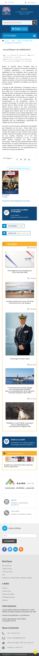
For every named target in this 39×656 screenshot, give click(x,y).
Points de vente (7, 572)
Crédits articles (7, 569)
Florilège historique (8, 597)
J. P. (5, 55)
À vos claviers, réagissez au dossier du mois (19, 216)
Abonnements (6, 566)
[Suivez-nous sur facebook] (4, 549)
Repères (5, 600)
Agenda (14, 500)
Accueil (6, 41)
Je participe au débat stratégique (19, 211)
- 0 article (21, 29)
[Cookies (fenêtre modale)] (35, 652)
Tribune (4, 588)
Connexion (11, 2)
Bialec (12, 654)
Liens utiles (15, 511)
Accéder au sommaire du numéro (19, 168)
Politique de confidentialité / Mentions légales (17, 578)
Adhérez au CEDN (18, 440)
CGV (3, 575)
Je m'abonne (9, 541)
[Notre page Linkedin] (15, 549)
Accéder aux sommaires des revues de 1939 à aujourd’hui (18, 465)
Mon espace (32, 2)
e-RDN (13, 41)
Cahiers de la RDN (8, 594)
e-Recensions (6, 591)
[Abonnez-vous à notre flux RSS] (21, 549)
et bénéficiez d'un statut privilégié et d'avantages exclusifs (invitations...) (23, 444)
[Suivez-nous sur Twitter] (10, 549)
